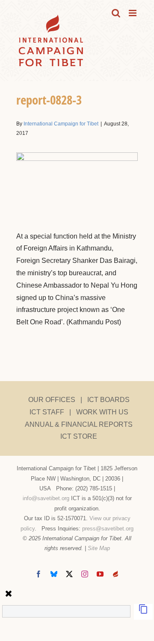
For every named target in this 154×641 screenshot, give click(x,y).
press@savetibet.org (107, 528)
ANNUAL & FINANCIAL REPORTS (79, 424)
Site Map (99, 548)
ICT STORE (78, 436)
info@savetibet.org (46, 498)
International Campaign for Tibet (61, 124)
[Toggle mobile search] (116, 13)
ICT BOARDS (108, 399)
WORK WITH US (102, 412)
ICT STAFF (47, 412)
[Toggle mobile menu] (133, 13)
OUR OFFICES (51, 399)
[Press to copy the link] (143, 612)
